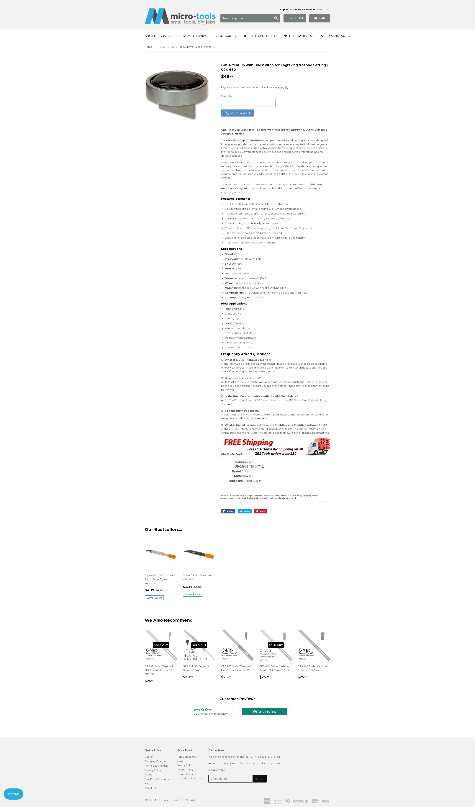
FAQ (147, 783)
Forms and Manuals (156, 765)
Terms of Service (187, 773)
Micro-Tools (161, 799)
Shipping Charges (155, 761)
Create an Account (304, 9)
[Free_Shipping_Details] (275, 454)
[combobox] (250, 18)
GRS (162, 46)
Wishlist (296, 18)
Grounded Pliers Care (190, 778)
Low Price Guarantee (157, 778)
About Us (150, 787)
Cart (323, 18)
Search (149, 756)
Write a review (264, 711)
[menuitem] (158, 36)
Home (148, 46)
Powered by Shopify (183, 799)
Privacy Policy (153, 770)
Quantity (226, 95)
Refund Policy (185, 769)
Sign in (284, 9)
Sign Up (259, 778)
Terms (148, 774)
